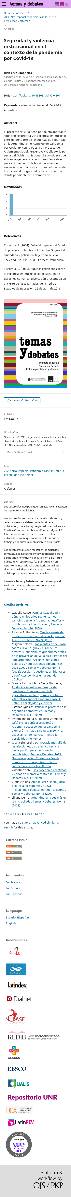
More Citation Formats (20, 452)
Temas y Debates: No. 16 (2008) (37, 626)
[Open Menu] (4, 4)
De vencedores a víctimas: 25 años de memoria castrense (39, 772)
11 (32, 813)
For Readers (13, 882)
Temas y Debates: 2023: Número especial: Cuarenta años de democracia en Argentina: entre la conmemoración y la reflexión (37, 760)
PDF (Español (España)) (23, 400)
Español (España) (17, 917)
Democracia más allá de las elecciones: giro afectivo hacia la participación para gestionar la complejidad (39, 748)
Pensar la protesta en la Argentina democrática (39, 709)
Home (7, 13)
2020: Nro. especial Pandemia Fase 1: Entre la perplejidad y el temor (30, 19)
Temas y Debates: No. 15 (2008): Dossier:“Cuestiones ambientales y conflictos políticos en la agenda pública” (38, 673)
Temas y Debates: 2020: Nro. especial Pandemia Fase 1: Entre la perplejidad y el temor (37, 699)
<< (5, 813)
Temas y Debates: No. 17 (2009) (33, 713)
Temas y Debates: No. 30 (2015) (32, 640)
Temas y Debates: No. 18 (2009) (32, 793)
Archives (21, 13)
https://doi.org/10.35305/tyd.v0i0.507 (35, 95)
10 (28, 813)
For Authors (13, 888)
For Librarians (14, 894)
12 (36, 813)
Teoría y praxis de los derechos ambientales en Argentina (38, 634)
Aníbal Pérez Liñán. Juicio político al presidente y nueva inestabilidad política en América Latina (38, 786)
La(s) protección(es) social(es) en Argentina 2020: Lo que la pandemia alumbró (36, 726)
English (11, 923)
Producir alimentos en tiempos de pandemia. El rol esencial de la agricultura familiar (34, 691)
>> (42, 813)
